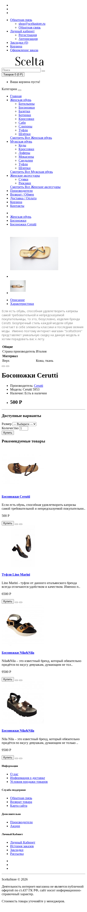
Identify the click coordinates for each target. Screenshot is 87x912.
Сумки (23, 179)
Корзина (16, 202)
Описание (17, 300)
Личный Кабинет (22, 842)
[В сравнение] (7, 366)
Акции (15, 826)
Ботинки (25, 115)
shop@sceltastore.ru (32, 23)
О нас (14, 774)
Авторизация (28, 39)
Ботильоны (27, 103)
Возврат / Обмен (22, 194)
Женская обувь (20, 100)
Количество (10, 428)
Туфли (23, 130)
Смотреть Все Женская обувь (31, 137)
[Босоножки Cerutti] (34, 276)
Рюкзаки (25, 183)
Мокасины (26, 156)
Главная (16, 96)
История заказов (22, 846)
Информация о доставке (27, 778)
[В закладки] (3, 366)
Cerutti (38, 385)
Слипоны (25, 126)
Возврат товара (21, 802)
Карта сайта (18, 805)
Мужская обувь (21, 141)
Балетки (24, 111)
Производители (21, 190)
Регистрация (28, 35)
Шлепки (25, 168)
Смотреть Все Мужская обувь (31, 172)
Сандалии (26, 160)
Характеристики (22, 303)
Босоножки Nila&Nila (18, 652)
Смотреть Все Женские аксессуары (35, 187)
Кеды (22, 145)
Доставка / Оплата (23, 198)
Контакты (17, 206)
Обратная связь (21, 20)
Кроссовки (26, 119)
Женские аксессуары (25, 175)
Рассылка (17, 853)
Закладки (16, 850)
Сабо (22, 122)
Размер (7, 424)
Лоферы (24, 153)
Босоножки (27, 107)
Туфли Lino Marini (16, 574)
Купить (7, 432)
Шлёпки (25, 134)
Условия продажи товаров (29, 781)
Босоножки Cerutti (23, 224)
